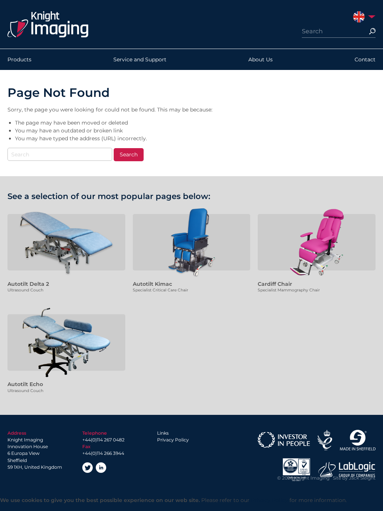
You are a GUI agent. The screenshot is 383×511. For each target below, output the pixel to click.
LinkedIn (101, 467)
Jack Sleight (362, 478)
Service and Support (139, 59)
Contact (365, 59)
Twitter (87, 467)
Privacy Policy (173, 440)
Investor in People (284, 440)
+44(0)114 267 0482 (103, 440)
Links (163, 433)
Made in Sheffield (358, 440)
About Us (260, 59)
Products (19, 59)
